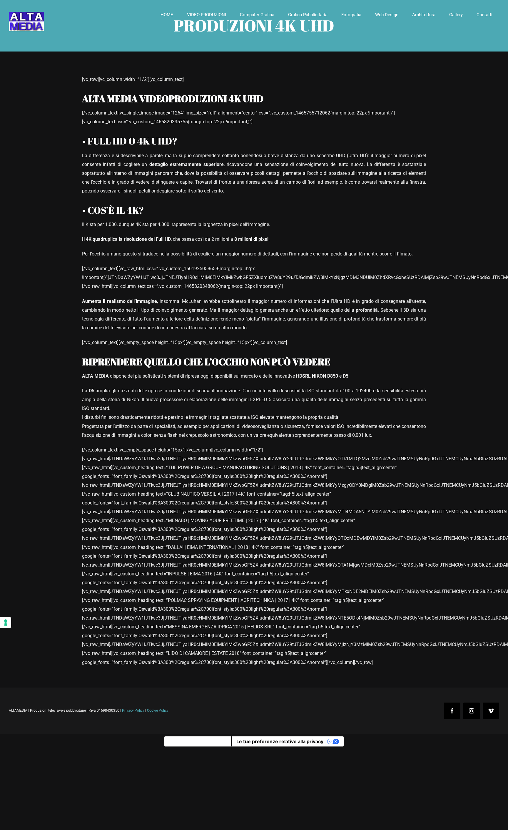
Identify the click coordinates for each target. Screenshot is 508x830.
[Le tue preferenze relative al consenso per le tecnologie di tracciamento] (5, 622)
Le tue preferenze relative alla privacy (279, 741)
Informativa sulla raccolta (198, 741)
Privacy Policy (133, 710)
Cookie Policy (157, 710)
